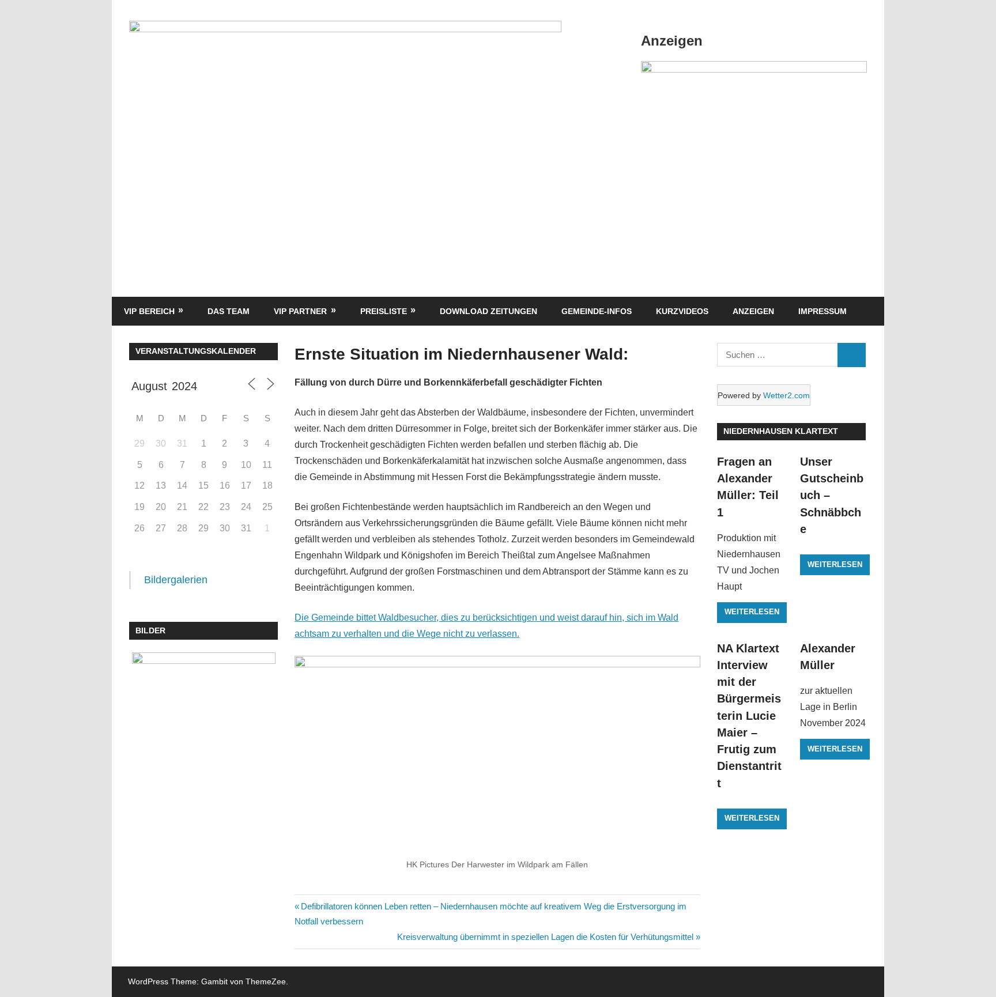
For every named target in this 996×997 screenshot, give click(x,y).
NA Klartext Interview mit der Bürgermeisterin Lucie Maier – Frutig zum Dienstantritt (749, 716)
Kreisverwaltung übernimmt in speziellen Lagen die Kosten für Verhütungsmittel (545, 937)
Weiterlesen (752, 611)
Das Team (228, 311)
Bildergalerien (175, 580)
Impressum (822, 311)
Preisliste (383, 311)
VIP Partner (300, 311)
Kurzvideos (682, 311)
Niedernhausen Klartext (780, 431)
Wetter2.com (786, 395)
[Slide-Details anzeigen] (754, 69)
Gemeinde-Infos (596, 311)
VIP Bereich (149, 311)
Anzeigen (753, 311)
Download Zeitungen (488, 311)
